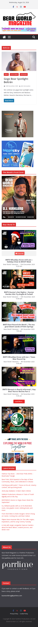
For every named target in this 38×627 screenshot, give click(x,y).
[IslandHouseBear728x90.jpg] (19, 29)
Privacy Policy (14, 614)
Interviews (24, 74)
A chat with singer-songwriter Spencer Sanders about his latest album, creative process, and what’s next (17, 527)
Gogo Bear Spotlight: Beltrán (16, 80)
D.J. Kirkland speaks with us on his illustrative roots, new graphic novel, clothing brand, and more (17, 508)
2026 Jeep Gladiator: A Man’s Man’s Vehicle (16, 491)
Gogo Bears (14, 74)
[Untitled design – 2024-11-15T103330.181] (17, 142)
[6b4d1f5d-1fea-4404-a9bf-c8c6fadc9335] (17, 112)
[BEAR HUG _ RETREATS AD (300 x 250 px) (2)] (17, 438)
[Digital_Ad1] (17, 408)
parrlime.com (9, 558)
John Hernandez (25, 86)
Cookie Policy (24, 614)
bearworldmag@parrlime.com (12, 596)
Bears (6, 74)
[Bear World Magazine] (4, 37)
